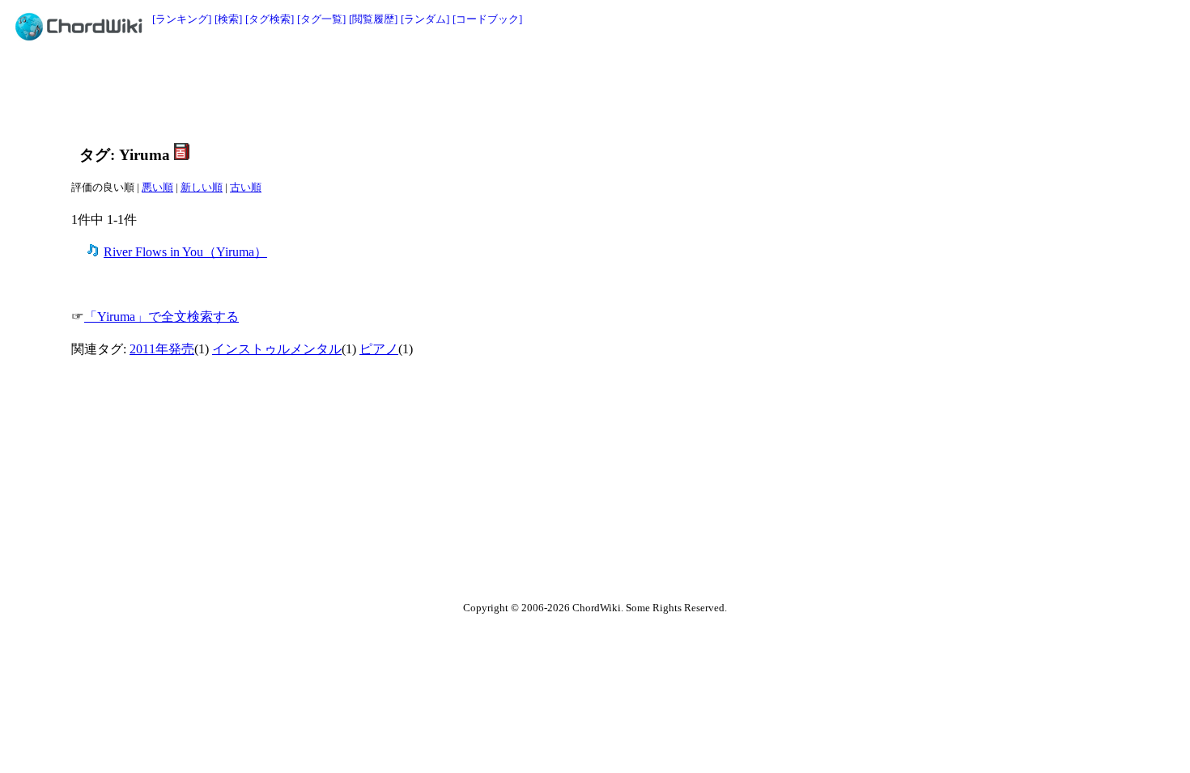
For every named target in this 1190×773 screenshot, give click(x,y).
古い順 (245, 187)
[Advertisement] (558, 90)
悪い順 (157, 187)
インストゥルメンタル (277, 349)
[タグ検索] (269, 19)
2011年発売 (162, 349)
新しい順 (202, 187)
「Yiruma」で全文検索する (161, 316)
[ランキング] (181, 19)
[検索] (228, 19)
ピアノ (378, 349)
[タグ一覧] (321, 19)
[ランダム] (425, 19)
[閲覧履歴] (373, 19)
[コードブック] (487, 19)
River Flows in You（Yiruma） (185, 252)
